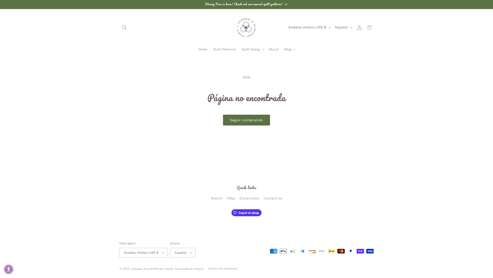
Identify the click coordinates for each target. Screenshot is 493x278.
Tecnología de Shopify (189, 268)
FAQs (231, 198)
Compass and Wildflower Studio (152, 268)
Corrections (249, 198)
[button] (124, 27)
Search (216, 198)
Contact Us (273, 198)
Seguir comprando (246, 120)
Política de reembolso (223, 268)
